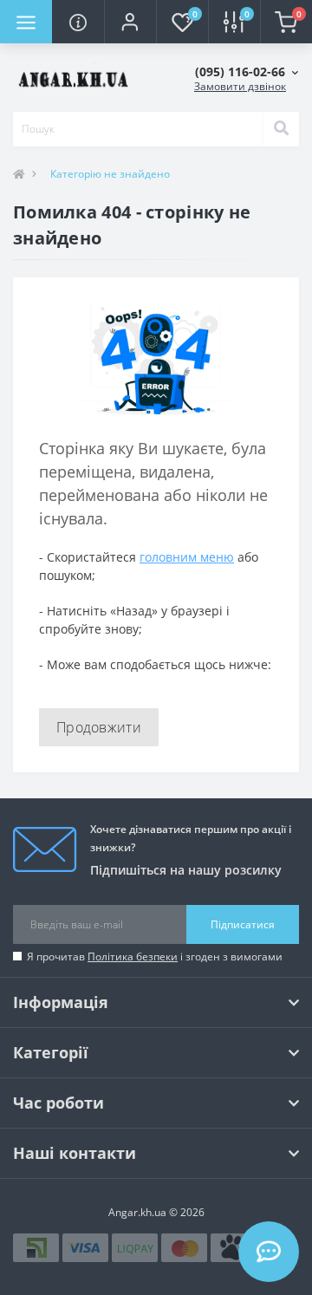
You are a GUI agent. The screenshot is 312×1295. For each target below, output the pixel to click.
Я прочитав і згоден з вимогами (155, 956)
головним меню (187, 557)
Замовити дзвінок (240, 86)
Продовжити (98, 727)
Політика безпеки (133, 956)
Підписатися (243, 924)
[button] (130, 21)
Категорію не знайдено (110, 173)
